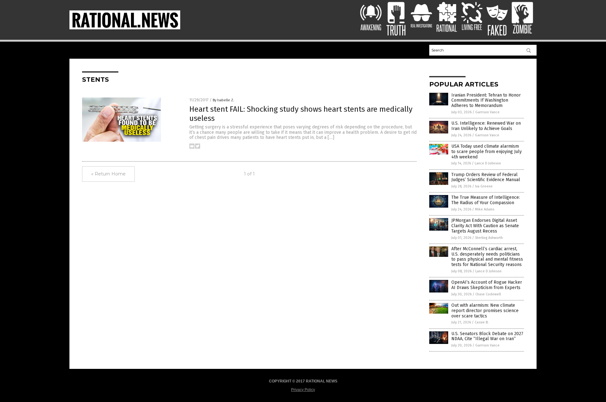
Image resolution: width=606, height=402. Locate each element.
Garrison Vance (487, 112)
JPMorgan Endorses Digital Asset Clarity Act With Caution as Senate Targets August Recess (485, 226)
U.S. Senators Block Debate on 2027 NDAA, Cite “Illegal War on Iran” (487, 336)
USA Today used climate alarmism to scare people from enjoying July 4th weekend (486, 152)
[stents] (124, 28)
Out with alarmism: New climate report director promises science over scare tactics (485, 311)
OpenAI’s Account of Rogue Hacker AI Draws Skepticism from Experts (486, 285)
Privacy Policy (303, 389)
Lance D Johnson (488, 163)
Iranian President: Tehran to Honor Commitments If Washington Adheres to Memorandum (486, 100)
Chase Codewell (488, 294)
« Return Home (108, 174)
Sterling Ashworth (489, 238)
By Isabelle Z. (223, 100)
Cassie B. (482, 322)
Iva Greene (484, 186)
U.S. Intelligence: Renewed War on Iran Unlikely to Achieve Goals (486, 126)
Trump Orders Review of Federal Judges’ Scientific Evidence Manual (485, 177)
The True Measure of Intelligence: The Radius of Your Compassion (485, 200)
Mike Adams (484, 209)
